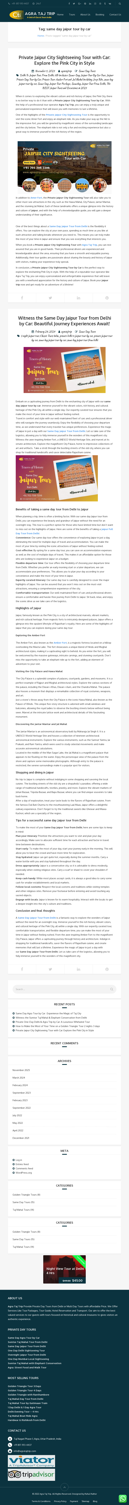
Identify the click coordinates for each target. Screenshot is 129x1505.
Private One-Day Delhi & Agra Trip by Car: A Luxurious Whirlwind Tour (53, 1021)
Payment (74, 1501)
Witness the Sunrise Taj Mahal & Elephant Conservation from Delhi (51, 1017)
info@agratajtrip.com (25, 1451)
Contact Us (115, 14)
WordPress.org (24, 1172)
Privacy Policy (60, 1501)
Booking (100, 14)
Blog (95, 1501)
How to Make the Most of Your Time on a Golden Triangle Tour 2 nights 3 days (58, 1026)
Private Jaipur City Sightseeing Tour (66, 114)
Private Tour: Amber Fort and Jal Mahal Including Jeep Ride (72, 79)
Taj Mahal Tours (21, 1209)
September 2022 (22, 1107)
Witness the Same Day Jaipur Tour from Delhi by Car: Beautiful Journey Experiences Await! (64, 320)
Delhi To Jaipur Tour (30, 75)
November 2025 (21, 1070)
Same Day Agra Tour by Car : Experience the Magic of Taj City (48, 1013)
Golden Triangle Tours (25, 1194)
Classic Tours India (49, 336)
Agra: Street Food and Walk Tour (27, 1367)
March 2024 (19, 1077)
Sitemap (85, 1501)
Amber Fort (60, 642)
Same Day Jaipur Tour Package (54, 84)
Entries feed (22, 1164)
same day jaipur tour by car (52, 340)
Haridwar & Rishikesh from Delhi (26, 1420)
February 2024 (20, 1085)
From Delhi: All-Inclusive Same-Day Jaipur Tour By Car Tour (73, 75)
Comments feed (24, 1168)
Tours (72, 14)
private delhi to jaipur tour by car (76, 336)
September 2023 (22, 1092)
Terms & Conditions (41, 1501)
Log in (19, 1159)
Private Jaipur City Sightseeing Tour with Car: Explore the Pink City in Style (64, 60)
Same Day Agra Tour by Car (24, 1337)
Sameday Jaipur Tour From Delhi (88, 84)
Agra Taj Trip (89, 244)
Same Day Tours (87, 71)
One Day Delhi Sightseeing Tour (26, 1350)
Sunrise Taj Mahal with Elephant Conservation (34, 1363)
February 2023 (20, 1100)
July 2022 (17, 1115)
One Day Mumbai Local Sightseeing (28, 1359)
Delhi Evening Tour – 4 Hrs (23, 1411)
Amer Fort (36, 197)
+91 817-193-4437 (23, 1444)
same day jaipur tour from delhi (82, 340)
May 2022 (18, 1122)
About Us (85, 14)
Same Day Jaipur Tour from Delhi (68, 226)
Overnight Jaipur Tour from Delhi (27, 1354)
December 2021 (21, 1137)
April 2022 (18, 1130)
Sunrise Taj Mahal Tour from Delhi (27, 1342)
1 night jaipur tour (30, 336)
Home (60, 14)
